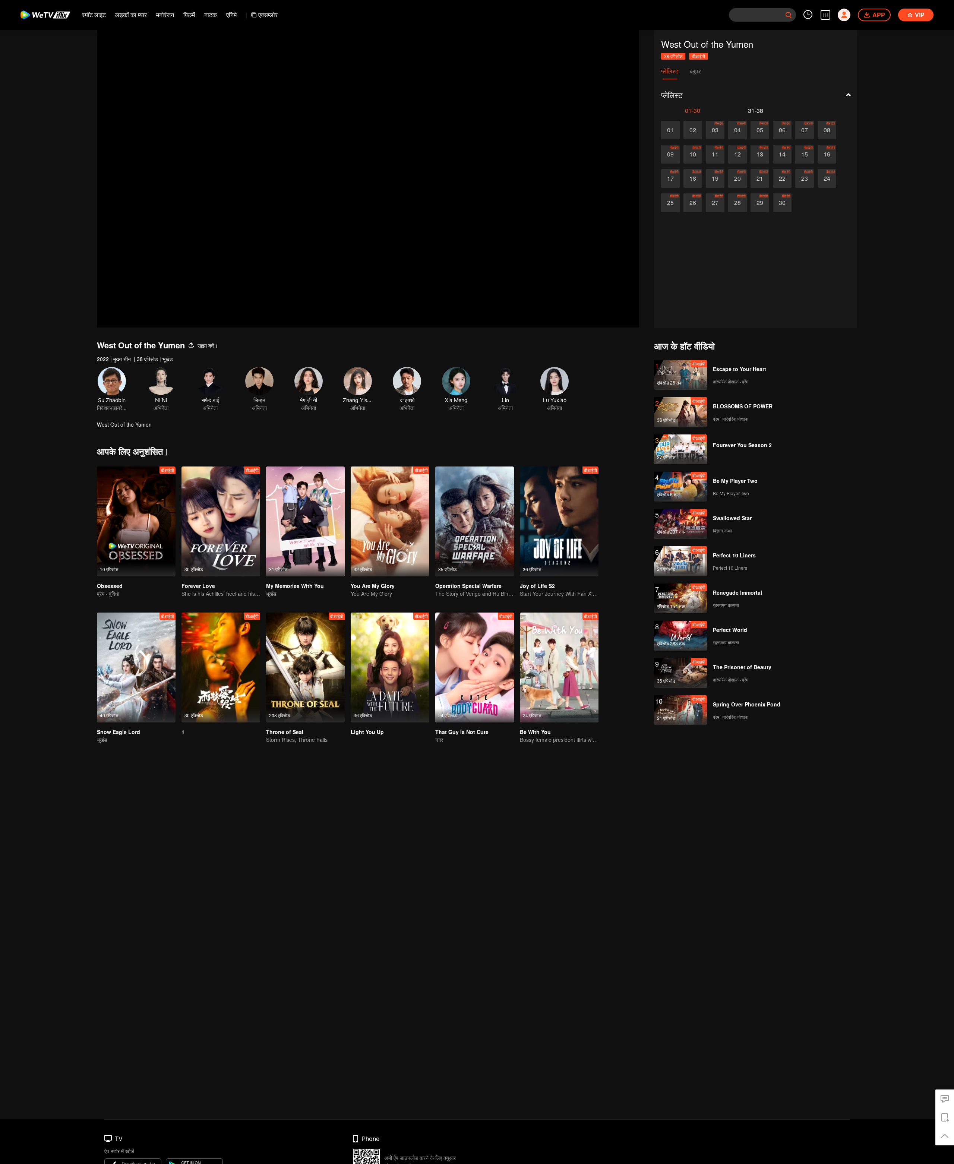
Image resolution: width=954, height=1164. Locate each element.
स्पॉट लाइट (94, 14)
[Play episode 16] (827, 154)
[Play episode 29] (760, 202)
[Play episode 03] (715, 130)
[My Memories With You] (305, 521)
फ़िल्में (189, 14)
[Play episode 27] (715, 202)
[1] (220, 667)
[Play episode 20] (737, 178)
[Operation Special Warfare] (474, 521)
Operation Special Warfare (468, 585)
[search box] (788, 14)
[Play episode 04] (737, 130)
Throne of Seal (284, 732)
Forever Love (198, 585)
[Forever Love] (220, 521)
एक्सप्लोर (268, 14)
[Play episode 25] (670, 202)
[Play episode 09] (670, 154)
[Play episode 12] (737, 154)
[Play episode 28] (737, 202)
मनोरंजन (165, 14)
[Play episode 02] (692, 130)
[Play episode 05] (760, 130)
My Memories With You (295, 585)
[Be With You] (559, 667)
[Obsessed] (136, 521)
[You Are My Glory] (390, 521)
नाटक (210, 14)
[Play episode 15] (804, 154)
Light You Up (367, 732)
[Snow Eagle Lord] (136, 667)
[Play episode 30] (782, 202)
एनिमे (231, 14)
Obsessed (110, 585)
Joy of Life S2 (537, 585)
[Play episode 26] (692, 202)
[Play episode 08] (827, 130)
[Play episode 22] (782, 178)
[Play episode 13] (760, 154)
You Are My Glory (373, 585)
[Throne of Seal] (305, 667)
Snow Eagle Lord (118, 732)
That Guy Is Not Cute (462, 732)
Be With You (535, 732)
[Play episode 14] (782, 154)
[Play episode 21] (760, 178)
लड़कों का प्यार (131, 14)
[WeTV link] (45, 15)
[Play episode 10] (692, 154)
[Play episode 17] (670, 178)
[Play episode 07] (804, 130)
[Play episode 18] (692, 178)
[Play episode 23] (804, 178)
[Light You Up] (390, 667)
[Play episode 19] (715, 178)
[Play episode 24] (827, 178)
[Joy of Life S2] (559, 521)
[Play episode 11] (715, 154)
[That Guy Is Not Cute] (474, 667)
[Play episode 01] (670, 130)
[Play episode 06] (782, 130)
